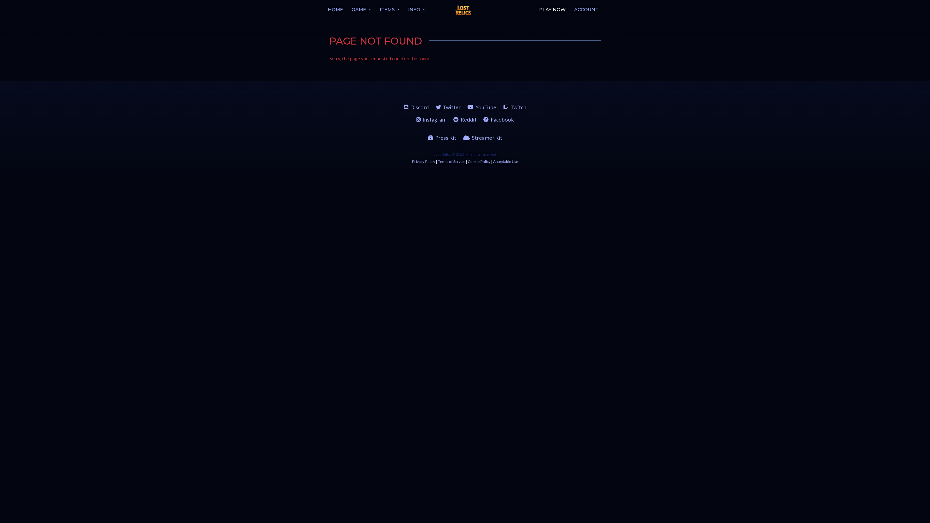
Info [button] (414, 9)
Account (586, 9)
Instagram (435, 119)
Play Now (552, 9)
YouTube (485, 107)
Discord (419, 107)
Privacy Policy (423, 161)
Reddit (469, 119)
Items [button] (388, 9)
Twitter (452, 107)
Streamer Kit (487, 137)
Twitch (518, 107)
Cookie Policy (479, 161)
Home (335, 9)
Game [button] (359, 9)
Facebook (502, 119)
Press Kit (445, 137)
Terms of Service (451, 161)
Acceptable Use (505, 161)
